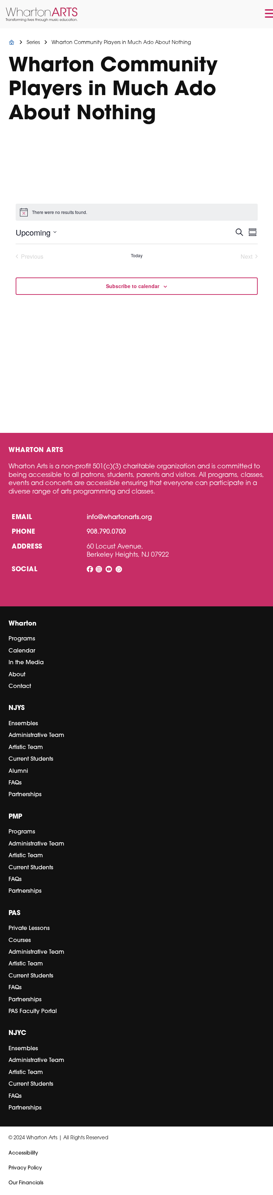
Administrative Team (36, 735)
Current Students (31, 759)
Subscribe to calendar (132, 286)
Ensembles (23, 724)
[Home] (12, 42)
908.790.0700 (106, 532)
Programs (22, 639)
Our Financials (26, 1183)
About (17, 675)
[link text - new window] (90, 570)
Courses (20, 940)
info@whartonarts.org (119, 517)
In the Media (26, 663)
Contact (20, 686)
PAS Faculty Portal (33, 1011)
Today (137, 255)
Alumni (18, 771)
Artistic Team (26, 747)
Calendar (22, 651)
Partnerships (25, 795)
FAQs (15, 783)
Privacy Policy (25, 1168)
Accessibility (23, 1153)
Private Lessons (29, 928)
